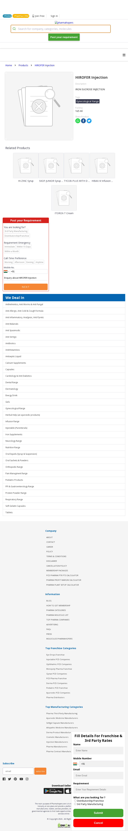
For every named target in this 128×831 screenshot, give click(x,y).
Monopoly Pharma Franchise (59, 669)
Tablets (9, 512)
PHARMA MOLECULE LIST (57, 615)
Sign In (54, 16)
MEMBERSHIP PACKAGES (57, 570)
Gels (8, 401)
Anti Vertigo (11, 336)
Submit (98, 812)
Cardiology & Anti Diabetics (19, 375)
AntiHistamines (13, 349)
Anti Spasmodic (13, 330)
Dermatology (12, 388)
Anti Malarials (12, 323)
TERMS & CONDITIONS (56, 556)
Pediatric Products (14, 480)
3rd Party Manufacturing (90, 804)
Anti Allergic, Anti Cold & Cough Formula (24, 310)
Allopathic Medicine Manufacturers (62, 727)
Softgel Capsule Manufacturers (60, 723)
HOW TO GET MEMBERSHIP (58, 605)
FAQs (48, 629)
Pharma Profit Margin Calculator (63, 580)
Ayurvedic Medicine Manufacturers (62, 718)
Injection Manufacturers (57, 742)
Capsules (10, 369)
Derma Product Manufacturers (60, 732)
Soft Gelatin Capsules (16, 506)
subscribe (40, 771)
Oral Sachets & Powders (17, 460)
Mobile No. (9, 267)
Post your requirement (64, 37)
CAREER (49, 547)
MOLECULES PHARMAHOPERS (59, 638)
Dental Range (12, 382)
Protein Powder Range (16, 493)
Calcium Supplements (16, 362)
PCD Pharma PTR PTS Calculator (62, 575)
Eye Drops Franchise (55, 654)
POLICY (49, 551)
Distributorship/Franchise (90, 800)
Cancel (98, 822)
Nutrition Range (13, 447)
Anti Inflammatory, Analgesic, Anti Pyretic (25, 317)
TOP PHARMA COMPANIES (57, 619)
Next (26, 286)
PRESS (49, 634)
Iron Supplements (14, 434)
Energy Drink (11, 395)
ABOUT (49, 537)
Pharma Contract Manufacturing (60, 751)
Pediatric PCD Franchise (57, 688)
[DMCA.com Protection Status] (64, 825)
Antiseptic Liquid (13, 356)
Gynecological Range (15, 408)
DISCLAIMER (51, 561)
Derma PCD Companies (56, 683)
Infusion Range (12, 421)
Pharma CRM (21, 16)
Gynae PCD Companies (56, 673)
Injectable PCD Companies (58, 659)
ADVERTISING (52, 624)
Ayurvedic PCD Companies (58, 692)
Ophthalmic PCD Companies (59, 664)
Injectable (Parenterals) (16, 428)
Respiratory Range (14, 499)
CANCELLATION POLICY (56, 566)
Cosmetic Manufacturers (57, 737)
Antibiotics (11, 343)
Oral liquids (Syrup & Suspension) (21, 454)
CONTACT (50, 542)
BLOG (49, 600)
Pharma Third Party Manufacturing (61, 713)
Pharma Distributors (55, 697)
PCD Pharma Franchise (56, 678)
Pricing (7, 16)
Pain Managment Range (17, 473)
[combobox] (60, 29)
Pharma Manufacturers (56, 746)
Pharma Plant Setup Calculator (62, 585)
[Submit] (14, 29)
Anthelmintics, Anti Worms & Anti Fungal (24, 304)
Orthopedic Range (14, 467)
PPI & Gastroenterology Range (20, 486)
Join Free (39, 16)
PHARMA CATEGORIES (56, 610)
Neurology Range (14, 441)
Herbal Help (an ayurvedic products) (23, 414)
